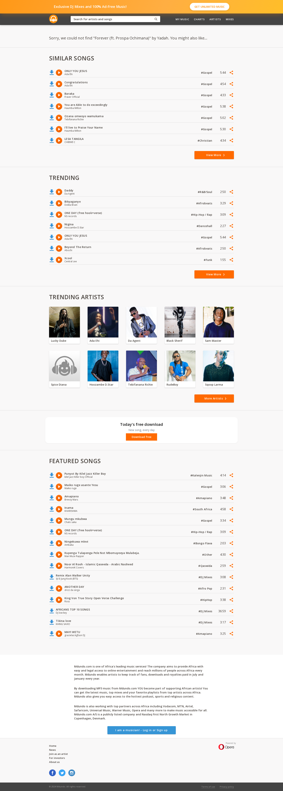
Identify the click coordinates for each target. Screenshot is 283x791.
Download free (141, 437)
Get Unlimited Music (209, 6)
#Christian (205, 140)
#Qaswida (205, 566)
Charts (199, 19)
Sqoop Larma (214, 384)
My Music (182, 19)
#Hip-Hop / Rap (202, 214)
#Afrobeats (204, 203)
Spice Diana (59, 384)
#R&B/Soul (205, 192)
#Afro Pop (205, 588)
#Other (207, 554)
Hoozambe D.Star (101, 384)
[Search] (156, 19)
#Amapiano (204, 498)
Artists (215, 19)
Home (52, 746)
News (52, 750)
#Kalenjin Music (201, 475)
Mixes (230, 19)
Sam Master (213, 340)
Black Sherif (175, 340)
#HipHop (206, 600)
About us (54, 762)
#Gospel (207, 72)
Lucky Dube (58, 340)
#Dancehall (205, 226)
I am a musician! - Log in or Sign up (141, 730)
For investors (57, 758)
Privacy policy (227, 786)
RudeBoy (172, 384)
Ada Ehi (95, 340)
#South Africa (203, 509)
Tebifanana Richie (140, 384)
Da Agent (134, 340)
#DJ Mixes (205, 577)
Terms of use (208, 786)
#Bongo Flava (203, 543)
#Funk (208, 260)
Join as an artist (58, 754)
